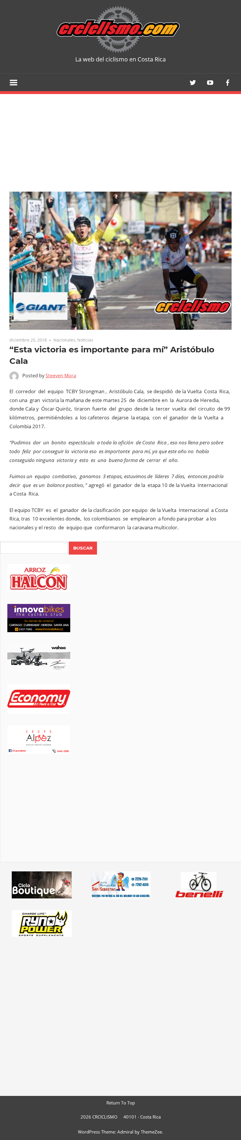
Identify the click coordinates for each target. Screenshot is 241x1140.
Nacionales (64, 340)
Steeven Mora (61, 375)
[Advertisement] (120, 816)
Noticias (85, 340)
